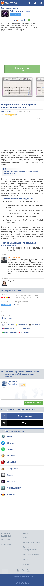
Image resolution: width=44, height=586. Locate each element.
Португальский (10, 332)
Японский (25, 332)
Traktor (10, 475)
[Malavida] (9, 3)
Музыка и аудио (12, 8)
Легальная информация (31, 542)
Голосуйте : (13, 384)
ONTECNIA (22, 583)
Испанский (22, 325)
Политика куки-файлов (31, 554)
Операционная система (22, 302)
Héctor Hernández (14, 257)
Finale (9, 437)
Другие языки (5, 322)
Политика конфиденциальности (30, 548)
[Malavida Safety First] (29, 20)
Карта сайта (5, 539)
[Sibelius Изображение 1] (17, 89)
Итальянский (24, 329)
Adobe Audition (14, 488)
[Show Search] (35, 3)
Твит (25, 423)
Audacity (11, 494)
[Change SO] (28, 3)
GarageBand (12, 469)
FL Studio (11, 456)
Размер (36, 295)
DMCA (25, 559)
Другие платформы (7, 315)
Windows (8, 318)
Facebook (17, 570)
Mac (2, 8)
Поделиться (25, 416)
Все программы (6, 544)
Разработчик (5, 309)
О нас (25, 537)
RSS (27, 570)
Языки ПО (4, 294)
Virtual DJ (11, 462)
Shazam (10, 443)
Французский (9, 329)
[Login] (41, 3)
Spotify (10, 449)
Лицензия (4, 302)
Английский (9, 325)
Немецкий (35, 325)
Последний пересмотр (23, 295)
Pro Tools (11, 481)
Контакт (26, 564)
